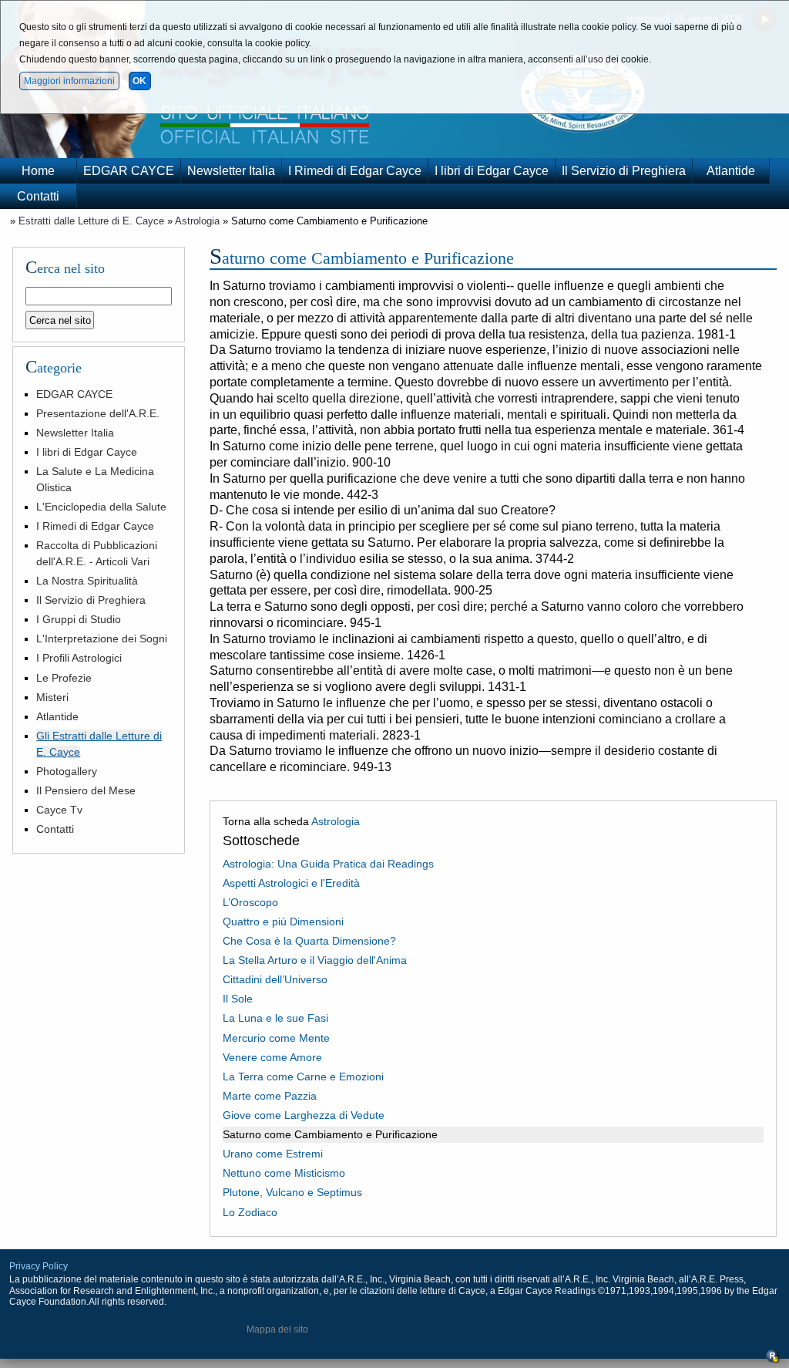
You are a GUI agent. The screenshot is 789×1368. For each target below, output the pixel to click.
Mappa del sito (277, 1329)
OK (139, 81)
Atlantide (731, 170)
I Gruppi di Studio (78, 619)
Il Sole (238, 998)
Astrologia (197, 221)
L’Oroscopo (250, 902)
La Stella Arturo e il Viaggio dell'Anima (315, 960)
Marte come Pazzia (270, 1096)
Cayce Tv (59, 810)
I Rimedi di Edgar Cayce (354, 170)
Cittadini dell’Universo (275, 979)
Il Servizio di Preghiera (624, 170)
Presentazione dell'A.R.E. (97, 413)
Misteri (52, 697)
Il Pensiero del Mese (86, 790)
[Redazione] (773, 1360)
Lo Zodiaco (250, 1212)
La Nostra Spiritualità (87, 580)
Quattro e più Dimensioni (283, 921)
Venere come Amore (272, 1057)
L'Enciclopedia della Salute (101, 506)
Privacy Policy (38, 1266)
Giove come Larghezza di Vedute (303, 1115)
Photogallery (66, 771)
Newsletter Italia (231, 170)
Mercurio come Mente (276, 1038)
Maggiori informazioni (69, 81)
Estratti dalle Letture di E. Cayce (91, 221)
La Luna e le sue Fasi (275, 1018)
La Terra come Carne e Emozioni (303, 1076)
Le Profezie (64, 678)
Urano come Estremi (273, 1153)
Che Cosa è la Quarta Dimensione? (309, 941)
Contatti (38, 196)
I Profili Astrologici (79, 658)
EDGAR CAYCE (128, 170)
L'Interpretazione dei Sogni (101, 638)
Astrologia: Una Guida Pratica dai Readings (328, 864)
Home (38, 170)
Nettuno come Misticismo (284, 1173)
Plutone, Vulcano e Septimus (292, 1192)
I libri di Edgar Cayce (492, 170)
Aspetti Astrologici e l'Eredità (291, 883)
